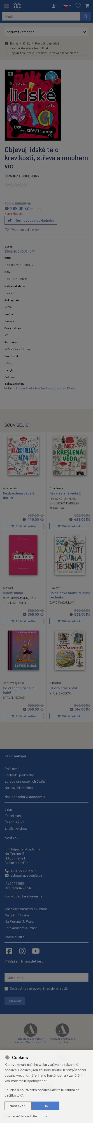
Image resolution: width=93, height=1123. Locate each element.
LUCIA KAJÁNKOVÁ (62, 499)
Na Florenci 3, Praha (20, 921)
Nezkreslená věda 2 (65, 493)
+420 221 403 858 (23, 871)
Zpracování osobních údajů (25, 781)
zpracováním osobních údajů (48, 988)
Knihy (26, 43)
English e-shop (16, 828)
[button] (66, 6)
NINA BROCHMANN (15, 598)
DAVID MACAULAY (61, 602)
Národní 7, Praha (17, 915)
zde (44, 1116)
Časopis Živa (14, 822)
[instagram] (22, 950)
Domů (14, 43)
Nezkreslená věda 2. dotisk (19, 495)
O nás (9, 809)
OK (46, 1106)
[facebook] (9, 950)
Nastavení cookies (19, 787)
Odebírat (14, 1001)
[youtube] (35, 950)
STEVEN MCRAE (14, 697)
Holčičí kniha (13, 593)
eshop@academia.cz (26, 875)
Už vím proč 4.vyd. (63, 688)
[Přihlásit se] (54, 6)
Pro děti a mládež (47, 43)
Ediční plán (13, 815)
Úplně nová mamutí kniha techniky (69, 595)
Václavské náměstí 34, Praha (26, 908)
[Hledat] (85, 16)
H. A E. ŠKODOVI (60, 693)
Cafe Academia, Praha (21, 927)
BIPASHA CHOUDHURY (22, 176)
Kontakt (11, 837)
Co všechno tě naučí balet (19, 690)
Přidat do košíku (25, 525)
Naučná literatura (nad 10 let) (29, 48)
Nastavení (18, 1106)
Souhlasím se (39, 988)
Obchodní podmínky (19, 775)
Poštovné (12, 768)
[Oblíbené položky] (78, 6)
